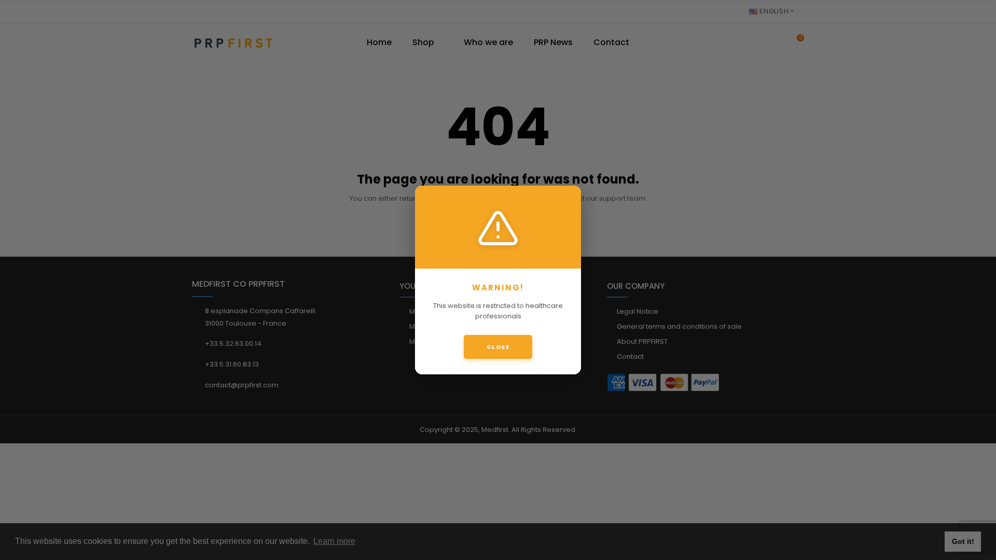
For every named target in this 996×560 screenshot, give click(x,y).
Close (498, 347)
